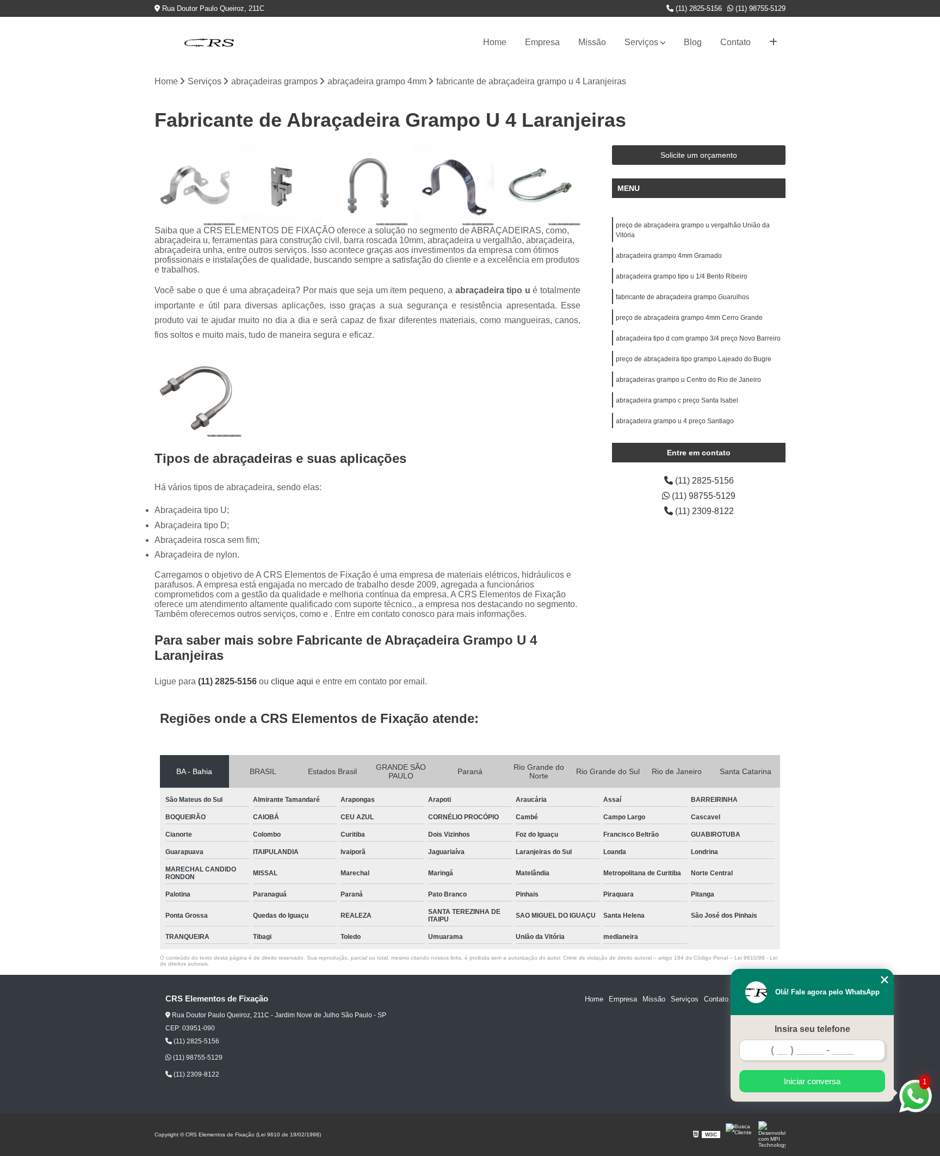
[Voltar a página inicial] (208, 42)
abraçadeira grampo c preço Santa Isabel (677, 400)
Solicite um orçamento (698, 155)
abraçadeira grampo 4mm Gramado (669, 255)
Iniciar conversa (812, 1081)
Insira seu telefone (812, 1029)
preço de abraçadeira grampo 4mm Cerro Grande (689, 318)
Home (494, 42)
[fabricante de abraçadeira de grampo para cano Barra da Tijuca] (367, 185)
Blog (693, 42)
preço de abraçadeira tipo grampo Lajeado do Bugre (693, 359)
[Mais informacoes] (773, 42)
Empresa (542, 42)
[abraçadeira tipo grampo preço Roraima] (195, 185)
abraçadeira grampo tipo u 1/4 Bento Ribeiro (681, 276)
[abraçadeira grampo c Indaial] (281, 185)
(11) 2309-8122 (703, 511)
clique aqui (292, 681)
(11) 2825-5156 (697, 8)
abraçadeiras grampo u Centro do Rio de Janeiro (688, 380)
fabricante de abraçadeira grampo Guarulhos (682, 297)
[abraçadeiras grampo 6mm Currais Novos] (453, 185)
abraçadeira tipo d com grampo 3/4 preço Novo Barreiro (698, 338)
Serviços (641, 42)
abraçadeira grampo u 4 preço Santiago (675, 421)
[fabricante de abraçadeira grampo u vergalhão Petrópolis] (539, 185)
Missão (592, 42)
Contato (735, 42)
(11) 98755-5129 (759, 8)
